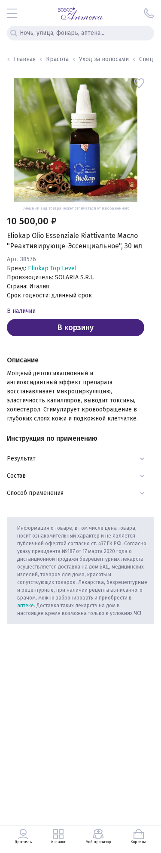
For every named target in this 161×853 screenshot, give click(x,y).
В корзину (76, 327)
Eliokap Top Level (52, 268)
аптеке (25, 606)
